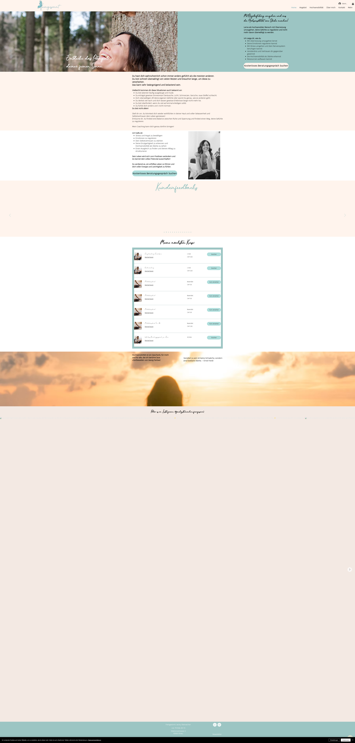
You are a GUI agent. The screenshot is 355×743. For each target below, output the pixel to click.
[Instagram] (219, 725)
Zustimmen (345, 740)
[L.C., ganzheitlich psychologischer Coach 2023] (176, 232)
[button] (353, 3)
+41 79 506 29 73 (178, 728)
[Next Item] (349, 569)
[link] (164, 253)
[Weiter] (345, 215)
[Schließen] (353, 740)
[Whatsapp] (215, 725)
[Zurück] (10, 215)
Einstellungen (334, 740)
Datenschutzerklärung (94, 740)
